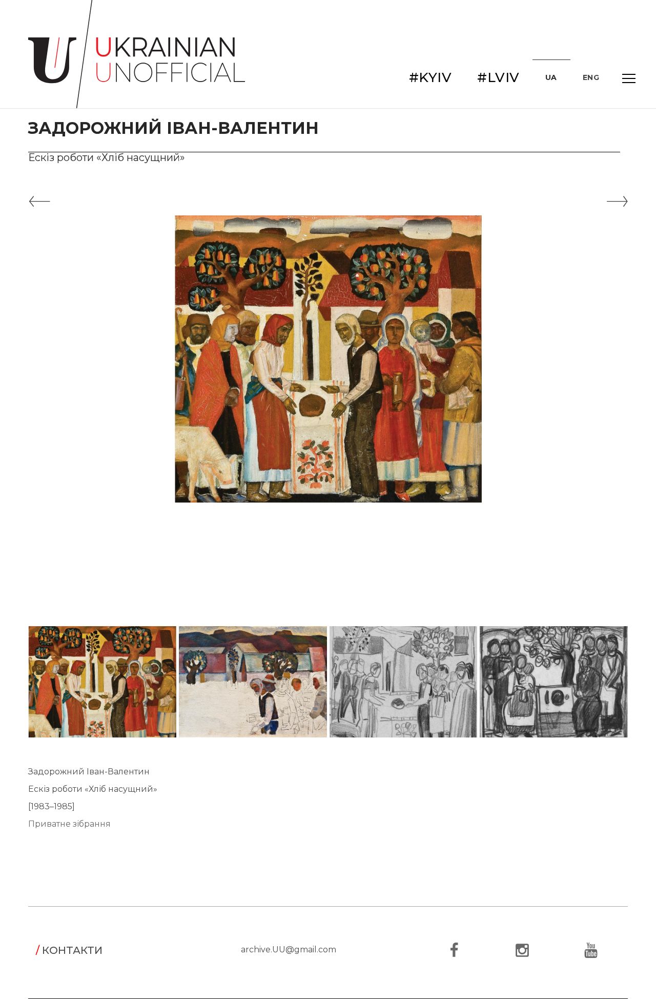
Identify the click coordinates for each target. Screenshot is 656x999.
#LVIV (498, 77)
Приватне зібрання (69, 824)
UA (551, 77)
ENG (591, 77)
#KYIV (430, 77)
